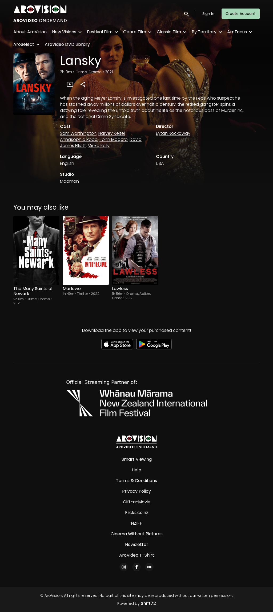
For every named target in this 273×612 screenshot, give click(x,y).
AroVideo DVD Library (67, 44)
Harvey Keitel (111, 133)
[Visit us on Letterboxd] (149, 567)
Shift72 (148, 603)
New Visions (64, 32)
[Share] (82, 84)
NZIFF (136, 523)
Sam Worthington (78, 133)
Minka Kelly (99, 145)
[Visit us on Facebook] (136, 567)
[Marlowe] (86, 250)
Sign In (208, 13)
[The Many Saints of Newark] (36, 250)
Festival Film (100, 32)
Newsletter (136, 544)
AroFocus (237, 32)
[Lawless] (135, 250)
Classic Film (169, 32)
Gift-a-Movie (136, 502)
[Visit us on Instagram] (123, 567)
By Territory (204, 32)
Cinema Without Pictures (137, 534)
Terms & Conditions (136, 481)
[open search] (187, 13)
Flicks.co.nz (136, 512)
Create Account (241, 13)
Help (136, 470)
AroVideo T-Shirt (136, 555)
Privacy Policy (136, 491)
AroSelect (23, 44)
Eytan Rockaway (173, 133)
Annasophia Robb (79, 139)
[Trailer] (69, 84)
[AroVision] (136, 441)
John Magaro (113, 139)
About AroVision (30, 32)
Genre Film (134, 32)
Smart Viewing (137, 459)
